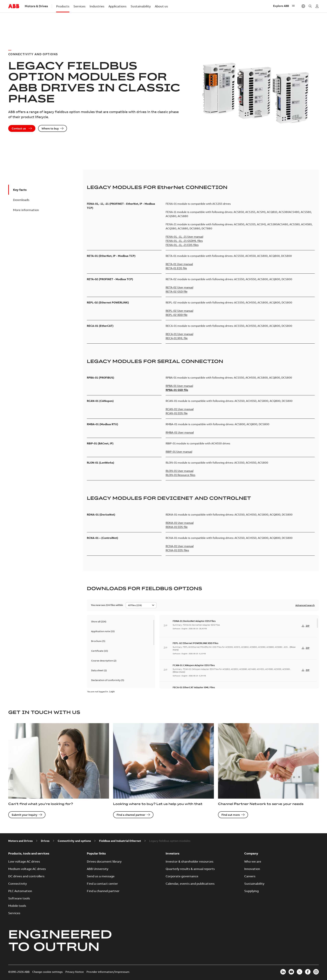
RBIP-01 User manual (179, 451)
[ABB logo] (13, 6)
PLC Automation (20, 891)
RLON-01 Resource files (180, 475)
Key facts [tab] (20, 190)
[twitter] (299, 972)
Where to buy (50, 128)
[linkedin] (283, 972)
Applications (117, 6)
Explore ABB (281, 6)
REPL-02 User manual (179, 310)
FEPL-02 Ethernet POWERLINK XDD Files (195, 643)
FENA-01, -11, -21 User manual (184, 236)
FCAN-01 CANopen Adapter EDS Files (194, 665)
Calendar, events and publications (190, 884)
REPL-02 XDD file (176, 314)
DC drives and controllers (26, 876)
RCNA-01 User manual (180, 546)
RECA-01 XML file (177, 338)
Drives (45, 840)
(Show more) (179, 672)
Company (251, 853)
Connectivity (17, 884)
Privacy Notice (74, 971)
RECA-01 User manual (179, 334)
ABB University (97, 869)
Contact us (19, 128)
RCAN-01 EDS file (177, 413)
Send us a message (100, 876)
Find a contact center (102, 884)
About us (161, 6)
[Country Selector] (303, 6)
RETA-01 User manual (179, 264)
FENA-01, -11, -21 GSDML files (184, 240)
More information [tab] (26, 210)
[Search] (310, 6)
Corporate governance (182, 876)
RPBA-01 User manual (179, 385)
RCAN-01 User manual (180, 409)
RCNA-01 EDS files (177, 550)
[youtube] (291, 972)
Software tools (19, 898)
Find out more (230, 814)
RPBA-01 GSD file (177, 390)
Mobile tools (17, 906)
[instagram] (316, 972)
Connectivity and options (74, 840)
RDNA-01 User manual (180, 522)
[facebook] (308, 972)
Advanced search (305, 605)
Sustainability (141, 6)
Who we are (252, 861)
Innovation (252, 869)
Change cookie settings (47, 971)
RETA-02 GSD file (176, 291)
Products (62, 6)
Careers (249, 876)
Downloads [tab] (21, 200)
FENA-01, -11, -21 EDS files (182, 245)
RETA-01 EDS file (176, 268)
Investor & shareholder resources (189, 861)
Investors (172, 853)
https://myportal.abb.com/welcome (317, 6)
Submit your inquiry (24, 814)
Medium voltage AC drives (27, 869)
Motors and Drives (20, 840)
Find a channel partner (131, 814)
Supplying (251, 891)
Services (79, 6)
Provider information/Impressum (108, 971)
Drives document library (104, 861)
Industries (97, 6)
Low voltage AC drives (24, 861)
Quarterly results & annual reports (190, 869)
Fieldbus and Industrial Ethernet (120, 840)
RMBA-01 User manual (180, 432)
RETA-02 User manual (179, 287)
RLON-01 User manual (179, 471)
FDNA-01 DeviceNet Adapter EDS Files (194, 621)
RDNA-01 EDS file (177, 527)
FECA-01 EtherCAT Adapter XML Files (194, 687)
